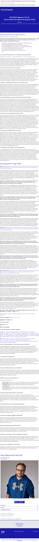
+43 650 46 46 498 (14, 36)
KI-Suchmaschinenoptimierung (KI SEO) (21, 46)
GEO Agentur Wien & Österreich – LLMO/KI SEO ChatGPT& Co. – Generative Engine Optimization (17, 56)
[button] (19, 505)
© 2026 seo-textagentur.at (19, 531)
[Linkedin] (21, 502)
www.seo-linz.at (16, 317)
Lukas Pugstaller (4, 313)
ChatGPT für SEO (21, 172)
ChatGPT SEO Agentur (5, 333)
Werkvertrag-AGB (19, 524)
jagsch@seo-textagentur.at (5, 36)
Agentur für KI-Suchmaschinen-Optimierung (19, 334)
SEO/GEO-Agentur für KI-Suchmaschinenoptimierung (14, 336)
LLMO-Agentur (32, 331)
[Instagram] (18, 502)
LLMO (23, 47)
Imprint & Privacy (19, 523)
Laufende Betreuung (5, 509)
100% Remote (19, 526)
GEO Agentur (3, 331)
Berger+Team (35, 531)
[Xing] (23, 502)
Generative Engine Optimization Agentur (20, 333)
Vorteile (2, 507)
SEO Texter (3, 505)
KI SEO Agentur (24, 331)
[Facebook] (15, 502)
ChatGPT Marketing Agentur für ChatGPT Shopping (27, 335)
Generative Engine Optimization (18, 188)
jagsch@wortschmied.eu (5, 457)
